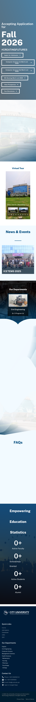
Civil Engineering (18, 309)
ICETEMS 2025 (12, 271)
